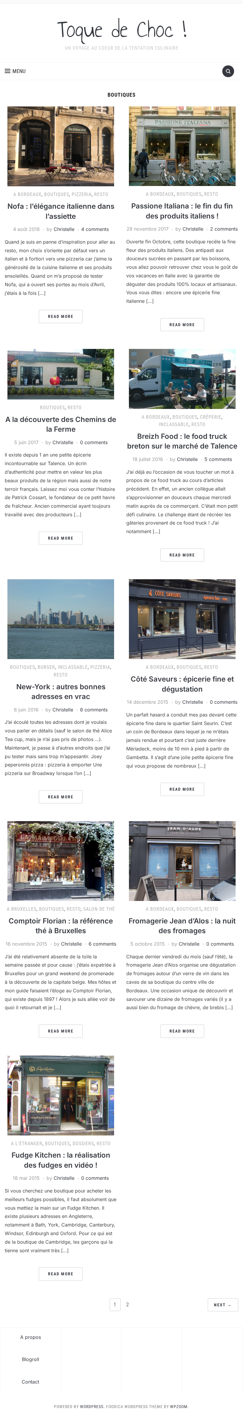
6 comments (102, 944)
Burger (46, 667)
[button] (15, 71)
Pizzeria (82, 194)
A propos (30, 1337)
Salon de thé (99, 909)
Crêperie (210, 417)
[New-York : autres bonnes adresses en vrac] (60, 619)
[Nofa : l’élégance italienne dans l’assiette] (60, 146)
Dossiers (83, 1143)
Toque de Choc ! (121, 29)
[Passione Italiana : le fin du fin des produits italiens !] (182, 146)
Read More (60, 316)
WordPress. (92, 1406)
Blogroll (30, 1359)
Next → (223, 1304)
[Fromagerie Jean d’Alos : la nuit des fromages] (182, 861)
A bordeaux (27, 194)
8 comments (94, 710)
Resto (101, 194)
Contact (30, 1382)
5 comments (218, 459)
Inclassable (174, 424)
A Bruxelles (21, 909)
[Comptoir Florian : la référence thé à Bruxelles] (60, 861)
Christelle (64, 229)
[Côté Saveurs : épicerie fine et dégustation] (182, 619)
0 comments (94, 442)
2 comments (224, 229)
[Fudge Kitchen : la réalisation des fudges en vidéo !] (60, 1095)
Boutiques (56, 194)
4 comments (95, 229)
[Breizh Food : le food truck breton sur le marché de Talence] (182, 378)
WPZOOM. (179, 1406)
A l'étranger (26, 1143)
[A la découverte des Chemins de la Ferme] (60, 374)
